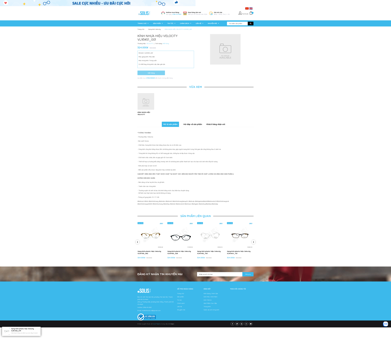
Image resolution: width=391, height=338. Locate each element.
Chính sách (181, 303)
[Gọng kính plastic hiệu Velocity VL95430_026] (180, 235)
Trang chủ (180, 293)
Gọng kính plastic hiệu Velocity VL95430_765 (209, 252)
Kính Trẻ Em (208, 300)
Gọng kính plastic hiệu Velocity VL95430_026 (179, 252)
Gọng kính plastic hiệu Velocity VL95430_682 (149, 252)
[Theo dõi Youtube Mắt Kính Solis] (251, 324)
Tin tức (179, 300)
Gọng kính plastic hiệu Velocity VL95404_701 (239, 252)
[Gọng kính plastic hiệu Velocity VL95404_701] (240, 235)
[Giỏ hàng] (251, 13)
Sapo (172, 324)
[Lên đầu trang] (329, 333)
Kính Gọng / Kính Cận (211, 293)
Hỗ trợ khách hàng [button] (185, 289)
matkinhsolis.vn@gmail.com (151, 310)
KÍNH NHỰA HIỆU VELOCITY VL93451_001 (144, 114)
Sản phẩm (180, 297)
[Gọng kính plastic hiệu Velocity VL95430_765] (210, 235)
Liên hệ (179, 306)
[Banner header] (98, 3)
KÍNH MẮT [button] (207, 289)
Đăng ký (248, 274)
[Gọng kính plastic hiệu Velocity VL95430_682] (151, 235)
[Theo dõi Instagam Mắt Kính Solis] (246, 324)
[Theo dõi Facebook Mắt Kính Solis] (232, 324)
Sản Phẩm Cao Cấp (210, 303)
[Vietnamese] (247, 8)
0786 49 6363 (176, 14)
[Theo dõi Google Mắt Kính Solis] (241, 324)
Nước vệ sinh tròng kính (211, 310)
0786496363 (150, 78)
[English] (251, 8)
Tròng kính (207, 306)
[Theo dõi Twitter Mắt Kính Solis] (237, 324)
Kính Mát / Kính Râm (210, 297)
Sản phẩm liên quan (195, 216)
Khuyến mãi (181, 310)
